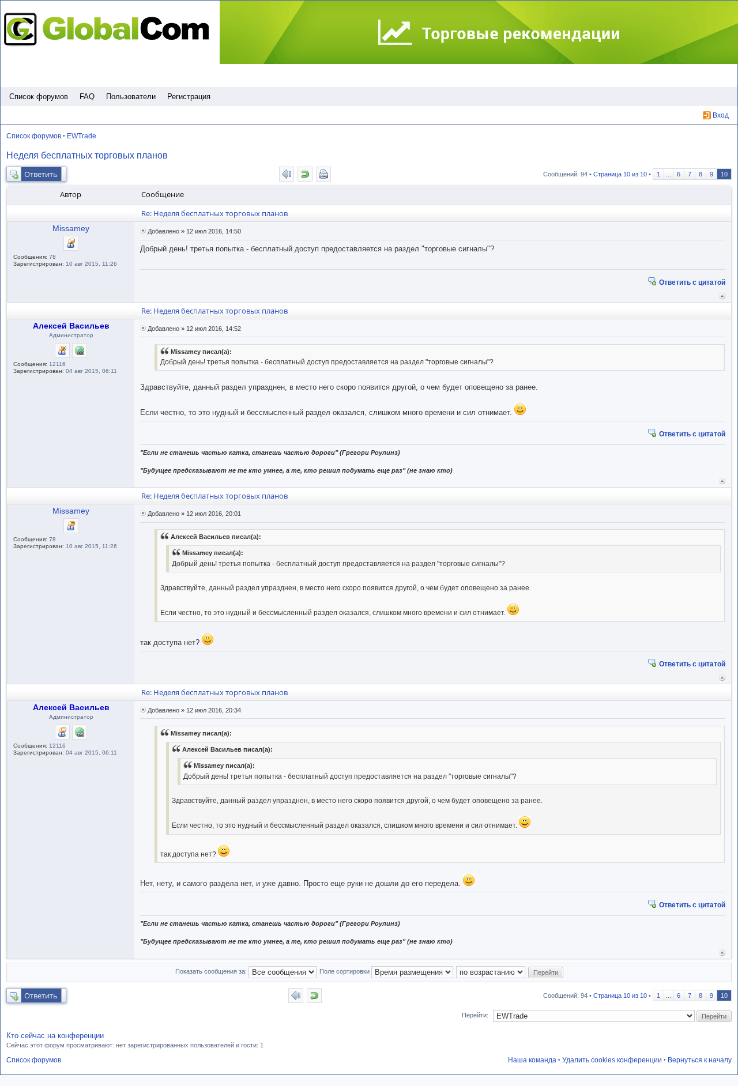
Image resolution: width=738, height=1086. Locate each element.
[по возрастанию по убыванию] (491, 971)
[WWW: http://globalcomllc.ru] (79, 350)
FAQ (87, 96)
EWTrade (81, 136)
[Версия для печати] (323, 174)
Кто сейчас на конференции (55, 1035)
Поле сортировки (345, 971)
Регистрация (188, 96)
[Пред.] (286, 174)
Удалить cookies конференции (612, 1060)
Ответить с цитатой (692, 281)
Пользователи (131, 96)
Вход (721, 115)
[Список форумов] (110, 29)
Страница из (620, 174)
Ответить (41, 174)
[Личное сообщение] (70, 243)
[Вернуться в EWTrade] (305, 174)
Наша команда (532, 1060)
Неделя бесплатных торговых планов (87, 155)
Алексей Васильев (71, 325)
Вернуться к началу (722, 296)
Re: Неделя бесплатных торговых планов (214, 213)
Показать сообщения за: (211, 971)
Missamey (70, 228)
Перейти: (475, 1015)
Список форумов (38, 96)
